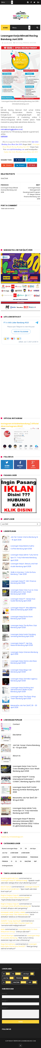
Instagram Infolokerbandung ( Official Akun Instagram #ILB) (20, 425)
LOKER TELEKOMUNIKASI (19, 857)
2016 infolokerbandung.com (25, 1041)
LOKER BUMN (25, 853)
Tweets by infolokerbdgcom (12, 837)
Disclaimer (17, 735)
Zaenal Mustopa (7, 935)
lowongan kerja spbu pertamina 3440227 (19, 945)
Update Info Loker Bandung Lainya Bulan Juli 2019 (21, 152)
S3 (21, 861)
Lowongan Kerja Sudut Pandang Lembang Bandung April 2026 (23, 644)
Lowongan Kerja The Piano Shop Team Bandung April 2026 (23, 706)
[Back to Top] (20, 1045)
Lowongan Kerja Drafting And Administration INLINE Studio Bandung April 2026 (22, 698)
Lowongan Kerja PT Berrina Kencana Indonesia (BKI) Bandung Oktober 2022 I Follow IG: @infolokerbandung (26, 822)
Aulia (3, 929)
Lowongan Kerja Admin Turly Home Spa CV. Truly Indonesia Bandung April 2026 (24, 566)
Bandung (18, 43)
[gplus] (38, 2)
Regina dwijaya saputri (10, 895)
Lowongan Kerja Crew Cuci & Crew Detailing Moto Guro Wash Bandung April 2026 (24, 601)
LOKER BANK (14, 853)
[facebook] (31, 2)
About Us (16, 756)
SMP (35, 861)
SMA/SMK (33, 43)
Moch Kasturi (6, 887)
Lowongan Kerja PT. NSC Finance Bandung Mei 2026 (23, 591)
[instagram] (27, 2)
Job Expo (33, 848)
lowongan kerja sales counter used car (16, 923)
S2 (16, 861)
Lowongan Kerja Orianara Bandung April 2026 (24, 662)
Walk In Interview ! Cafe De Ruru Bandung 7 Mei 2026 (23, 582)
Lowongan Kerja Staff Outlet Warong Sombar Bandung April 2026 (26, 789)
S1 (11, 861)
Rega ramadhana (8, 944)
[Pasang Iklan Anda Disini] (19, 512)
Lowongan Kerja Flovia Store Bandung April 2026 (22, 626)
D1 (21, 848)
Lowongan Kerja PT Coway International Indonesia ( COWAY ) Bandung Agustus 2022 (26, 779)
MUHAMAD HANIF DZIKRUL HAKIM (13, 912)
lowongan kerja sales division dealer (15, 897)
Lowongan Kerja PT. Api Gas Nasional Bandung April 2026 (22, 653)
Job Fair (4, 853)
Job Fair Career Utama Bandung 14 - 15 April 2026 (26, 746)
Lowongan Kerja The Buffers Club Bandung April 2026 (24, 635)
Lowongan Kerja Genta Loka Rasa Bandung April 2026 (24, 671)
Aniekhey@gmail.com (10, 878)
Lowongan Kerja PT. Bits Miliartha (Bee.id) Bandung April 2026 (23, 617)
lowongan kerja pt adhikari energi (14, 880)
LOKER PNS (5, 857)
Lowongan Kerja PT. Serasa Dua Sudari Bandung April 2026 (23, 609)
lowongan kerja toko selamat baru (15, 914)
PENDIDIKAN (34, 857)
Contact (16, 724)
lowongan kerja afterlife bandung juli (16, 906)
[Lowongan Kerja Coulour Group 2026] (20, 310)
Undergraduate (7, 866)
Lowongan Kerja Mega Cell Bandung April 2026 (21, 680)
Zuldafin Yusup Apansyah (11, 921)
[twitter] (34, 2)
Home (5, 28)
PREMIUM (26, 43)
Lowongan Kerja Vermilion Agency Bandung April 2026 (24, 689)
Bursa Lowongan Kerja (9, 848)
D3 (26, 848)
